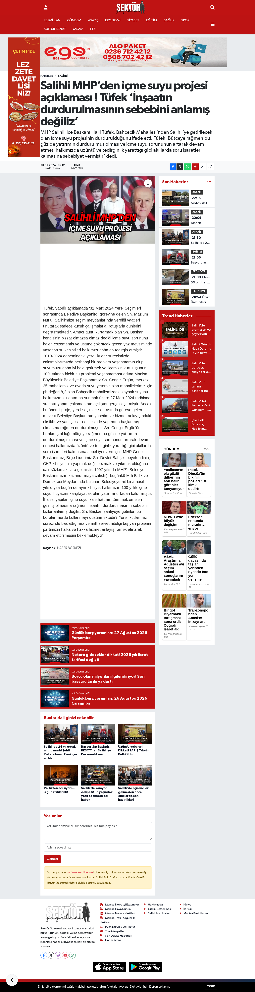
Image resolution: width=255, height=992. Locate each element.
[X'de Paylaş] (180, 166)
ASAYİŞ (93, 20)
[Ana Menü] (213, 24)
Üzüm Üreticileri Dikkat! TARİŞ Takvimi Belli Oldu (134, 750)
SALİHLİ (63, 76)
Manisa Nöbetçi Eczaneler (122, 904)
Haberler (46, 76)
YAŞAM (78, 29)
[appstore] (110, 966)
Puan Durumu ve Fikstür (120, 926)
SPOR (185, 20)
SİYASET (133, 20)
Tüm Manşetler (115, 931)
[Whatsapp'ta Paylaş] (187, 166)
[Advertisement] (115, 274)
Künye (187, 904)
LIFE (93, 29)
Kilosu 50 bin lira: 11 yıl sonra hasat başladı (200, 280)
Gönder (52, 859)
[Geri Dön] (12, 980)
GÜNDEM (74, 20)
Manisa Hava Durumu (118, 908)
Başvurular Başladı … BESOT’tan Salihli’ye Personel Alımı (97, 750)
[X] (51, 955)
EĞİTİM (151, 20)
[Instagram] (58, 955)
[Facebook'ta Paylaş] (173, 166)
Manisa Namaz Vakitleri (120, 913)
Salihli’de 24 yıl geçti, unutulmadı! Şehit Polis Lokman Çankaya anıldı (200, 241)
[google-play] (145, 966)
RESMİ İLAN (52, 20)
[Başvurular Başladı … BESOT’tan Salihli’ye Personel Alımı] (98, 733)
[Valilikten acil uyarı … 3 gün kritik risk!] (61, 775)
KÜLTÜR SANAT (55, 29)
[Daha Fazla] (195, 166)
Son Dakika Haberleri (118, 935)
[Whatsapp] (72, 955)
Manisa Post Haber (195, 913)
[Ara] (212, 7)
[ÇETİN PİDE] (24, 97)
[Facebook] (43, 955)
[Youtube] (65, 955)
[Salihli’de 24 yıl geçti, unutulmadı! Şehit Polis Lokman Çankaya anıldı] (61, 733)
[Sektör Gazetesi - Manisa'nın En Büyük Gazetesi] (131, 7)
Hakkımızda (155, 904)
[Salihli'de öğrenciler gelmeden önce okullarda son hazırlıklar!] (135, 775)
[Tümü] (209, 182)
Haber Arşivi (113, 940)
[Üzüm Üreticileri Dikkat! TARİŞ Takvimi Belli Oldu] (135, 733)
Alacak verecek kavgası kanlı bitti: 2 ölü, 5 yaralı (200, 221)
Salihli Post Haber (159, 913)
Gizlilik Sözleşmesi (160, 908)
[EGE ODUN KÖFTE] (127, 52)
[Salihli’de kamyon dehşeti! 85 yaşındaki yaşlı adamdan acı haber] (98, 775)
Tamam (211, 986)
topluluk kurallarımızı (80, 872)
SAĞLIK (169, 20)
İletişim (187, 908)
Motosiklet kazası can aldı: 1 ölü (199, 201)
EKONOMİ (113, 20)
